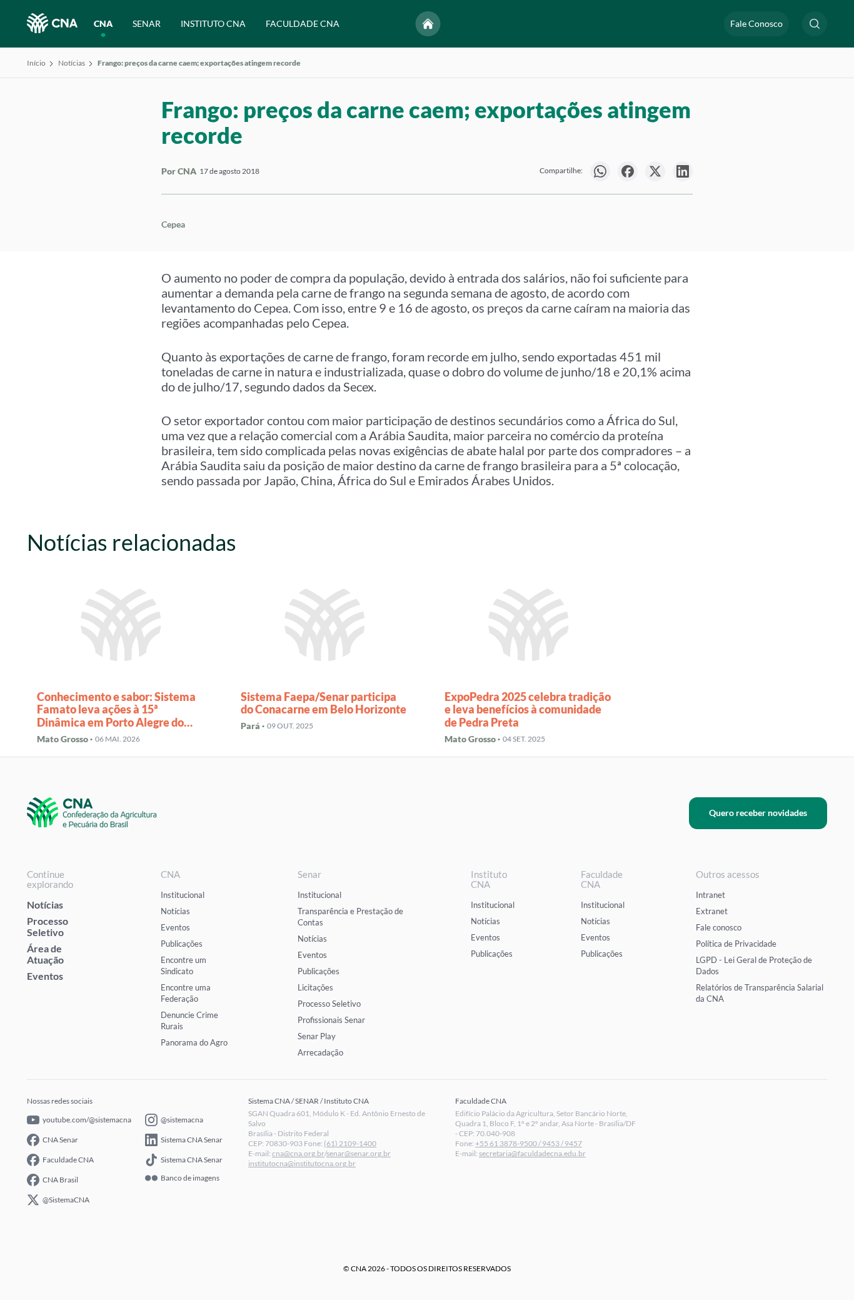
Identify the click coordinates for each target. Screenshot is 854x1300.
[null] (600, 171)
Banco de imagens (190, 1178)
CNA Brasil (60, 1179)
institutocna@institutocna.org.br (302, 1163)
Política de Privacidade (736, 944)
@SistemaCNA (66, 1199)
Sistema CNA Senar (192, 1139)
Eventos (45, 976)
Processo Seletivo (47, 926)
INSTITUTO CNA (213, 23)
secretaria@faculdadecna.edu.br (532, 1153)
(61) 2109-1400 (350, 1143)
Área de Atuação (45, 953)
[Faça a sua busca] (814, 23)
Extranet (712, 911)
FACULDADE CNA (302, 23)
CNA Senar (60, 1139)
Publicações (182, 944)
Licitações (315, 987)
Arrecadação (320, 1052)
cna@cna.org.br (298, 1153)
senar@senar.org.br (358, 1153)
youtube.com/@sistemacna (87, 1119)
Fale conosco (718, 927)
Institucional (182, 895)
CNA (103, 23)
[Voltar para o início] (428, 23)
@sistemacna (182, 1119)
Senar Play (317, 1036)
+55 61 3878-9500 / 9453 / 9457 (528, 1143)
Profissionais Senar (331, 1020)
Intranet (710, 895)
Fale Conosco (756, 23)
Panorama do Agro (194, 1042)
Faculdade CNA (68, 1159)
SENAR (147, 23)
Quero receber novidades (758, 812)
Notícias (71, 63)
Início (36, 63)
